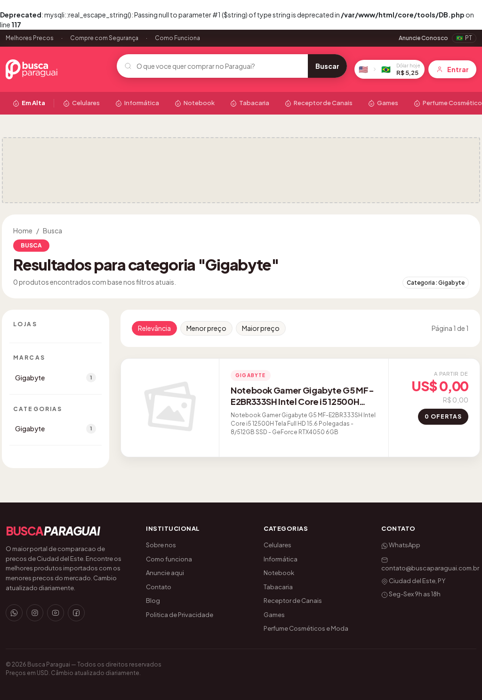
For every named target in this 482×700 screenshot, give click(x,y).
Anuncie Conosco (423, 37)
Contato (158, 587)
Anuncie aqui (165, 572)
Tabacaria (254, 103)
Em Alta (33, 103)
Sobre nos (161, 545)
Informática (141, 103)
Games (387, 103)
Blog (153, 600)
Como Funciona (177, 37)
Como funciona (169, 559)
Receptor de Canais (323, 103)
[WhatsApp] (14, 612)
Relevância (154, 328)
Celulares (86, 103)
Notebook (199, 103)
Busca (52, 230)
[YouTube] (55, 612)
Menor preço (206, 328)
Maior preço (261, 328)
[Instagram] (34, 612)
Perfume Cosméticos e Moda (306, 628)
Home (22, 230)
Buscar (327, 66)
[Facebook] (76, 612)
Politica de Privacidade (179, 614)
